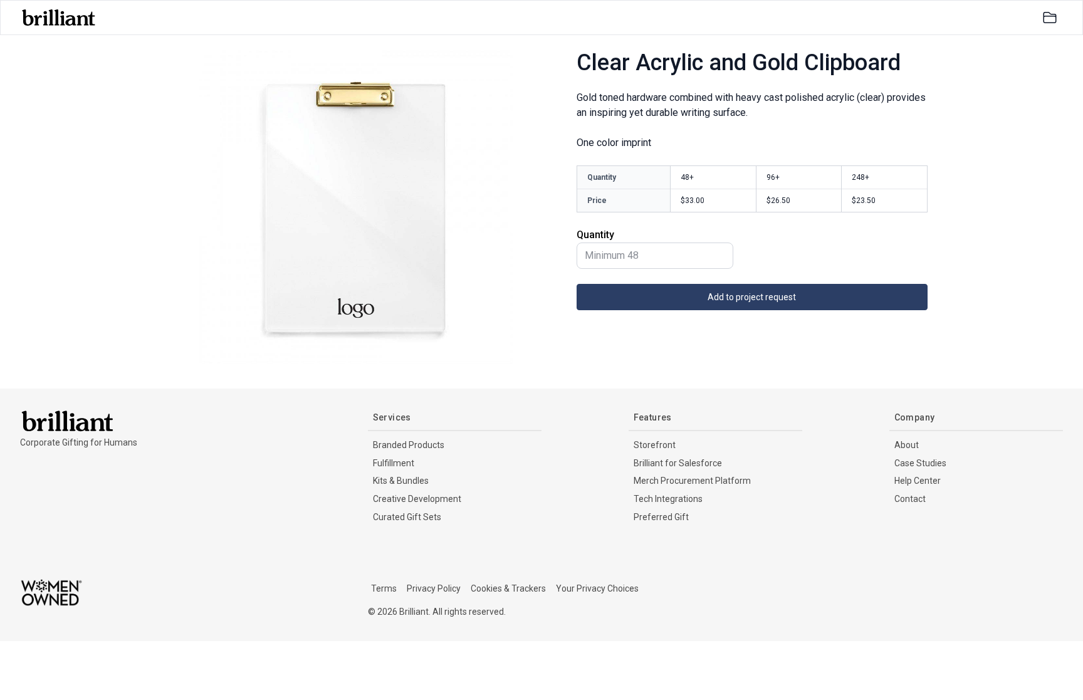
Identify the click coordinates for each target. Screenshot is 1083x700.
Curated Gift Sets (407, 517)
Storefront (655, 445)
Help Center (917, 481)
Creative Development (417, 499)
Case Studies (920, 463)
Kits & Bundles (401, 481)
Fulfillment (393, 463)
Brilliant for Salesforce (678, 463)
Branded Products (408, 445)
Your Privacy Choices (597, 588)
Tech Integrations (668, 499)
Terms (384, 588)
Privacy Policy (434, 588)
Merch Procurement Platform (692, 481)
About (906, 445)
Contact (910, 499)
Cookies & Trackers (508, 588)
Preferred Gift (661, 517)
